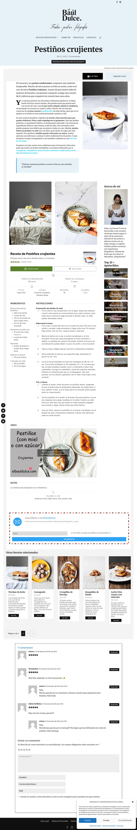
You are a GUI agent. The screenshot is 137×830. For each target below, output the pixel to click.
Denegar (106, 820)
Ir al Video (93, 76)
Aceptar (88, 820)
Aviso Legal (119, 825)
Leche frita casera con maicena (116, 594)
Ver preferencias (125, 820)
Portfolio (78, 38)
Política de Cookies (95, 825)
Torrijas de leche (16, 592)
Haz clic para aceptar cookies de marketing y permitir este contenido (53, 453)
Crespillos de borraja (66, 593)
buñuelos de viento (30, 153)
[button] (133, 802)
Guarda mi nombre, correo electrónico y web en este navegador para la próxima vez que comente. (60, 797)
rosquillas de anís (33, 150)
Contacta (91, 38)
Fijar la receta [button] (76, 269)
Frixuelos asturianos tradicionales (56, 150)
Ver (109, 533)
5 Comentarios (74, 56)
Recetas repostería (46, 38)
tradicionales (47, 111)
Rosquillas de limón (92, 593)
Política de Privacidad (108, 825)
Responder (114, 652)
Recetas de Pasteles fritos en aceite (68, 62)
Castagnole (21, 150)
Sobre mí (65, 38)
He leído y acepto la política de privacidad (92, 533)
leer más (13, 615)
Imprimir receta (119, 76)
